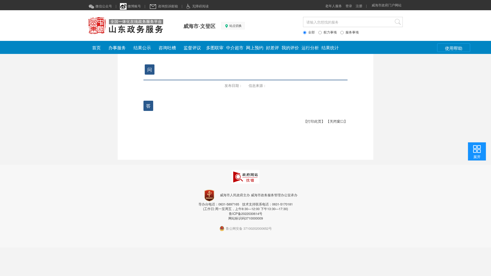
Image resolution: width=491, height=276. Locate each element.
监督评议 (192, 47)
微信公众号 (103, 6)
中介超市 (234, 47)
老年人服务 (333, 5)
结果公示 (142, 47)
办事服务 (117, 47)
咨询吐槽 (167, 47)
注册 (359, 5)
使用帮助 (453, 48)
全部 (311, 32)
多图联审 (215, 47)
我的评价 (290, 47)
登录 (348, 5)
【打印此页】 (314, 121)
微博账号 (134, 6)
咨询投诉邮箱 (167, 6)
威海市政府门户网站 (386, 5)
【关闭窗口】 (337, 121)
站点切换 (235, 26)
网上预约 (254, 47)
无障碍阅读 (200, 6)
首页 (96, 47)
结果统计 (330, 47)
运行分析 (310, 47)
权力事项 (330, 32)
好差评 (272, 47)
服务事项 (352, 32)
